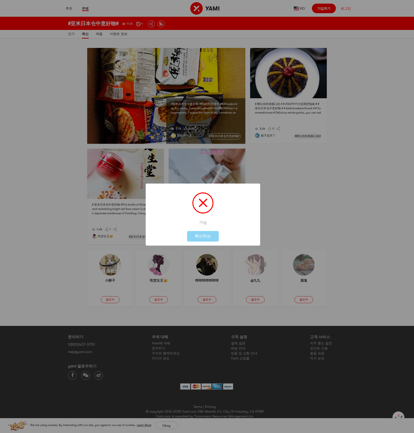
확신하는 (203, 236)
